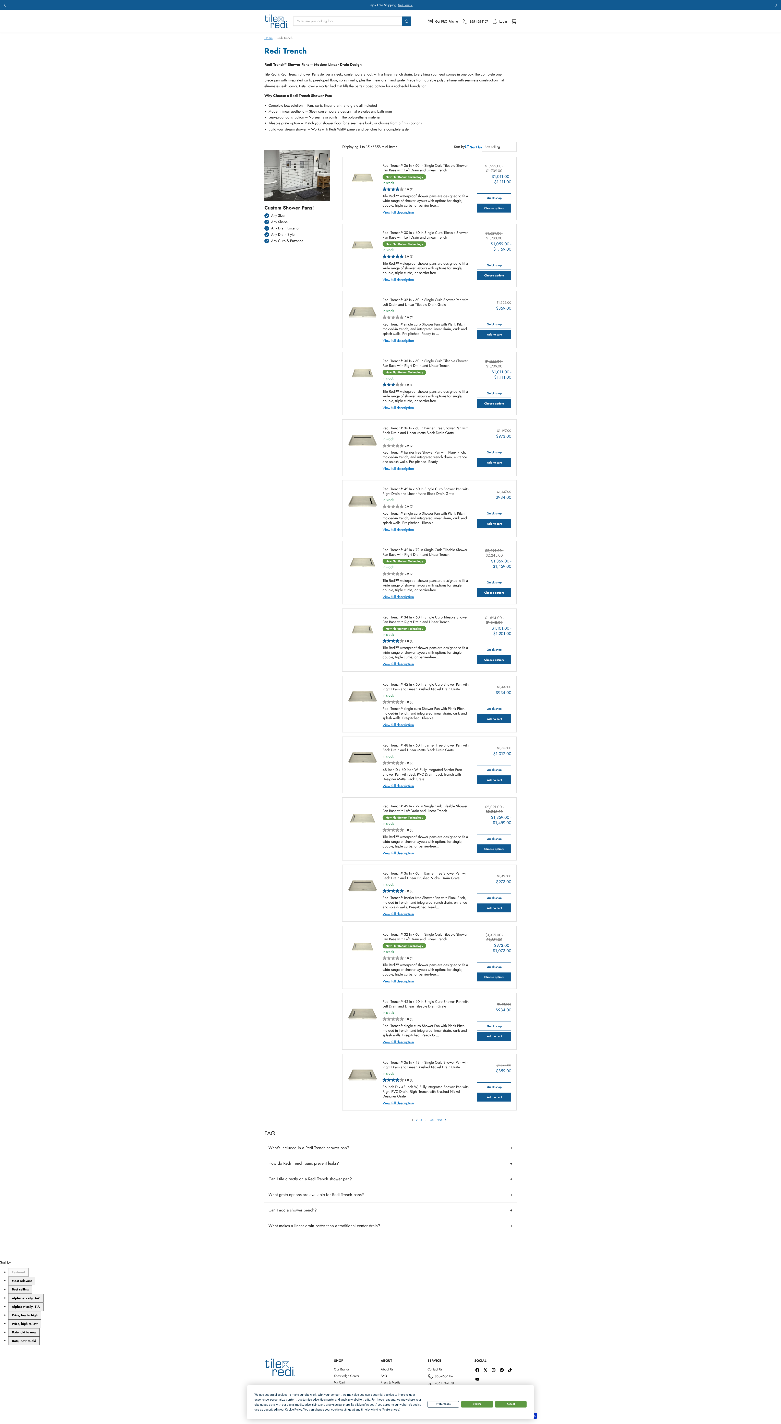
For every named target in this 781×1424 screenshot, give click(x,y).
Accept (511, 1404)
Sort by (459, 147)
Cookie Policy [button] (293, 1409)
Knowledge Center (346, 1376)
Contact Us (435, 1369)
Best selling (20, 1289)
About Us (387, 1369)
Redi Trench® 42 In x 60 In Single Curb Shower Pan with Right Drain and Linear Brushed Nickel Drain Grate (426, 687)
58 (432, 1120)
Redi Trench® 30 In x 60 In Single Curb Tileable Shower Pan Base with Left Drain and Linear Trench (425, 235)
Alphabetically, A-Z (26, 1298)
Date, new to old (24, 1340)
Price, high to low (25, 1323)
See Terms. (405, 5)
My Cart (339, 1382)
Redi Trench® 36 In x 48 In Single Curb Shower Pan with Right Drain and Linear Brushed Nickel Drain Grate (425, 1065)
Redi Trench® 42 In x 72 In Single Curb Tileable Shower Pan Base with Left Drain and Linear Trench (425, 808)
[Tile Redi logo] (276, 21)
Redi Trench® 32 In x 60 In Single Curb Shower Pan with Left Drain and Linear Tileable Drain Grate (425, 302)
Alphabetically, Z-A (26, 1306)
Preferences (443, 1404)
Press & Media (390, 1382)
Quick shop (494, 198)
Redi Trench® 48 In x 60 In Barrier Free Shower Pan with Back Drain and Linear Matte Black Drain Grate (426, 747)
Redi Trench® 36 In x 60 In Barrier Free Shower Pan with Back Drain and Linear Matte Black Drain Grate (425, 430)
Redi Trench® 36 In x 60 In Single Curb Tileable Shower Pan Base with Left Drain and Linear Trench (425, 168)
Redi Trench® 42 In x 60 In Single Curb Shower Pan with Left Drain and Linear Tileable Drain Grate (426, 1004)
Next (439, 1120)
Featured (18, 1272)
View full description (398, 212)
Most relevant (22, 1280)
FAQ (384, 1376)
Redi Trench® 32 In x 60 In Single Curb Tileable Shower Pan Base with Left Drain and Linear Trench (425, 937)
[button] (5, 5)
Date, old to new (24, 1332)
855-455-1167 (444, 1376)
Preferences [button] (391, 1409)
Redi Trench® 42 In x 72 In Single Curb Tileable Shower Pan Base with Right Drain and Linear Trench (425, 552)
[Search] (406, 21)
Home (268, 38)
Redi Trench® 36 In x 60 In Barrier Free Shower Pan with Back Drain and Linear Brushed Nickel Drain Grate (425, 875)
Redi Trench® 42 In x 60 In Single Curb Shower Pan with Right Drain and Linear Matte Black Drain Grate (426, 491)
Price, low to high (25, 1315)
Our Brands (341, 1369)
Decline (477, 1404)
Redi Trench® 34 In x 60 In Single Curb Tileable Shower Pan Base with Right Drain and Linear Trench (425, 619)
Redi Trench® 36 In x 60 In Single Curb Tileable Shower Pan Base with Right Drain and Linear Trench (425, 363)
